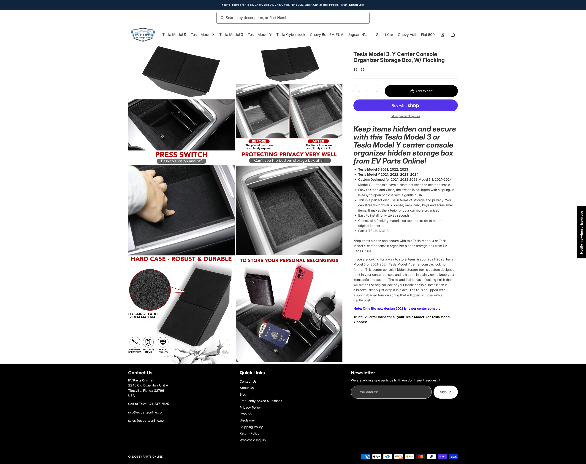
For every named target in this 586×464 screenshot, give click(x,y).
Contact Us (248, 381)
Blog (243, 394)
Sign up (445, 392)
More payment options (405, 116)
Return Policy (249, 433)
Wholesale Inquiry (253, 440)
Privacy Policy (250, 407)
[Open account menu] (443, 35)
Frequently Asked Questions (261, 401)
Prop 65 (246, 414)
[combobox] (288, 17)
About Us (247, 388)
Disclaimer (247, 420)
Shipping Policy (251, 427)
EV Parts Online (151, 456)
